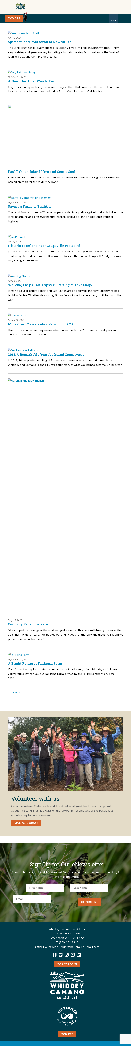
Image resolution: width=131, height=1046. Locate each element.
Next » (16, 692)
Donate (14, 18)
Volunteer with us (35, 798)
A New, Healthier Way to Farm (33, 81)
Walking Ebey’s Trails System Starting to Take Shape (50, 285)
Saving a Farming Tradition (30, 206)
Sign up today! (26, 822)
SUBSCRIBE (89, 902)
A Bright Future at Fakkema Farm (35, 663)
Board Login (67, 964)
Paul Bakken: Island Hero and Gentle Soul (41, 171)
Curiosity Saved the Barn (28, 624)
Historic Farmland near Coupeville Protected (44, 246)
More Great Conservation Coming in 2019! (41, 324)
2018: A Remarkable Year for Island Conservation (47, 354)
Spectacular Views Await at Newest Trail (41, 42)
